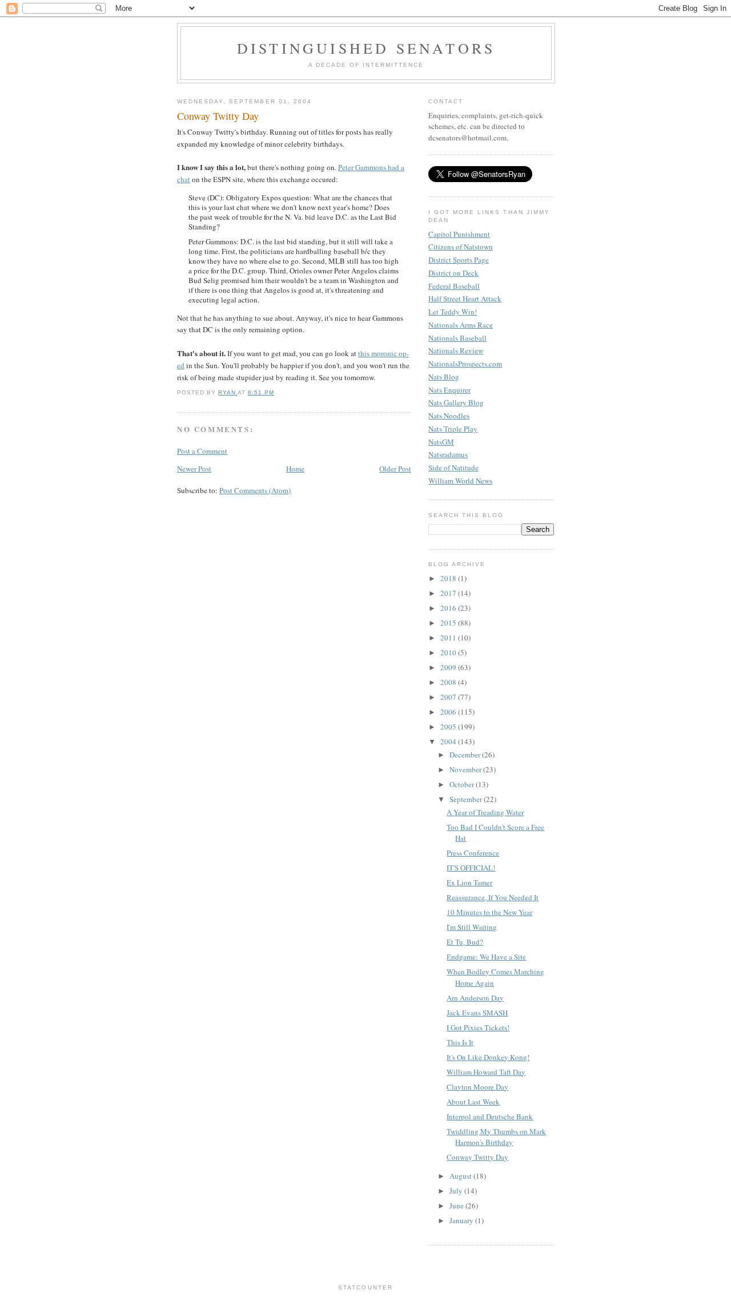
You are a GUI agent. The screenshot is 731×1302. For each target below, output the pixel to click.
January (462, 1220)
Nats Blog (443, 377)
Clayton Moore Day (477, 1087)
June (457, 1205)
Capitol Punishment (459, 234)
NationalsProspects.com (465, 363)
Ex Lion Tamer (469, 882)
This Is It (460, 1042)
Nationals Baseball (457, 338)
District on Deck (453, 273)
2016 (449, 608)
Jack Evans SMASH (477, 1012)
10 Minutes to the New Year (489, 912)
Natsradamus (448, 454)
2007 (449, 697)
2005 (449, 726)
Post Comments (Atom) (255, 490)
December (465, 754)
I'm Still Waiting (472, 927)
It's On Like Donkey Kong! (488, 1057)
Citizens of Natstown (460, 246)
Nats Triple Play (452, 429)
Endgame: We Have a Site (486, 957)
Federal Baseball (454, 286)
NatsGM (441, 442)
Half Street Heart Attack (464, 298)
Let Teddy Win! (452, 312)
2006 (449, 712)
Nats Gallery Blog (456, 402)
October (462, 784)
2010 (449, 652)
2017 (449, 593)
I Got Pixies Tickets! (478, 1027)
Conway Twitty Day (477, 1157)
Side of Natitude (453, 467)
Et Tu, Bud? (465, 942)
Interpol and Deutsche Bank (490, 1116)
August (461, 1176)
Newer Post (194, 468)
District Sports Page (458, 260)
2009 (449, 667)
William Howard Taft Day (486, 1072)
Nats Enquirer (449, 390)
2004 (449, 741)
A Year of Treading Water (485, 812)
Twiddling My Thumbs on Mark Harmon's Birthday (496, 1137)
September (466, 799)
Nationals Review (455, 350)
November (466, 769)
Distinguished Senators (366, 48)
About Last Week (473, 1102)
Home (295, 468)
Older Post (395, 468)
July (456, 1191)
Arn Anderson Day (475, 998)
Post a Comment (202, 451)
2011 (449, 637)
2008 (449, 682)
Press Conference (473, 853)
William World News (460, 480)
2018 (449, 578)
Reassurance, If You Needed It (493, 897)
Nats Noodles (448, 415)
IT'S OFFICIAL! (471, 867)
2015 (449, 623)
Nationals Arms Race (460, 325)
